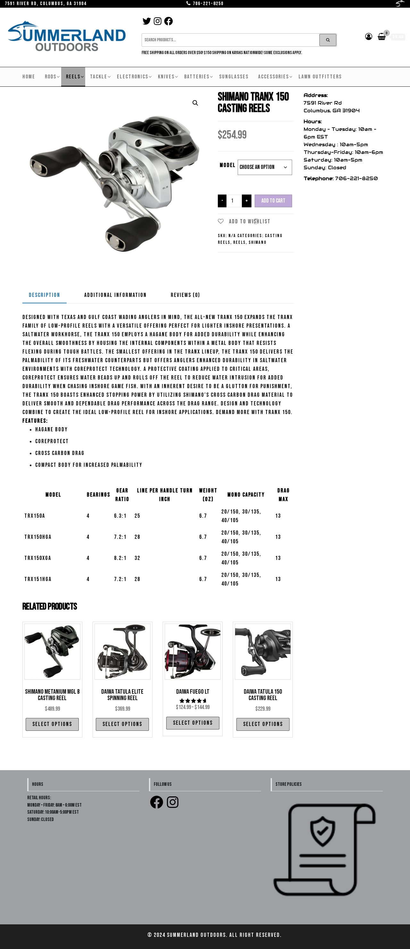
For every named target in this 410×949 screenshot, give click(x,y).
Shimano (257, 242)
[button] (195, 103)
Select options (52, 724)
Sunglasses (234, 77)
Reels (73, 77)
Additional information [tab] (115, 295)
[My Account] (369, 37)
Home (28, 77)
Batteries (196, 77)
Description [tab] (44, 295)
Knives (166, 77)
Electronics (132, 77)
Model (228, 165)
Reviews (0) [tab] (185, 295)
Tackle (98, 77)
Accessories (273, 77)
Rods (50, 77)
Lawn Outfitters (320, 77)
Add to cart (273, 200)
